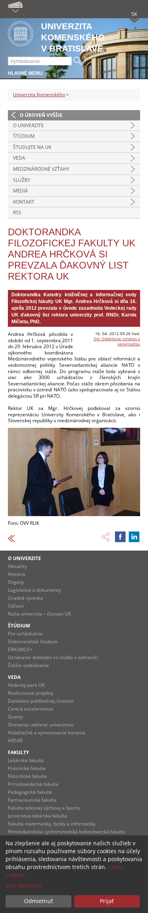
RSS (17, 212)
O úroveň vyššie (41, 115)
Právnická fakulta (26, 768)
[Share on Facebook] (120, 537)
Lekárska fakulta (26, 760)
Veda (19, 157)
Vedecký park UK (26, 685)
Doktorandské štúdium (33, 641)
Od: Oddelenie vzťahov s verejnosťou (117, 341)
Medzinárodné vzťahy (41, 169)
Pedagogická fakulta (30, 792)
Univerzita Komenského (39, 94)
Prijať (107, 901)
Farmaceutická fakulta (32, 800)
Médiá (20, 190)
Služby (21, 180)
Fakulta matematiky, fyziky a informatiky (52, 823)
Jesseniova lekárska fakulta (37, 815)
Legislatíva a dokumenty (34, 590)
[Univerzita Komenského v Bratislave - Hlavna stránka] (20, 34)
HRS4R (15, 740)
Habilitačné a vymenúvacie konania (46, 732)
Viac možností (24, 885)
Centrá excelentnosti (30, 708)
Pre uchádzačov (25, 633)
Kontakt (23, 201)
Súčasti (16, 605)
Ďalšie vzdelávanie (28, 665)
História (16, 574)
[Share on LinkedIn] (134, 537)
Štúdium (24, 136)
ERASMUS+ (20, 649)
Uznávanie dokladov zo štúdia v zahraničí (53, 657)
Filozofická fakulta (27, 776)
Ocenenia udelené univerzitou (40, 724)
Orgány (16, 582)
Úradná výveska (25, 598)
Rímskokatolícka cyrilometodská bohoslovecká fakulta (66, 831)
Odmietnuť (38, 901)
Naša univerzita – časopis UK (39, 613)
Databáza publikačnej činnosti (40, 701)
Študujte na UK (32, 147)
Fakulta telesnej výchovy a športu (44, 807)
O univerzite (28, 125)
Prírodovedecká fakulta (33, 784)
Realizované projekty (30, 693)
